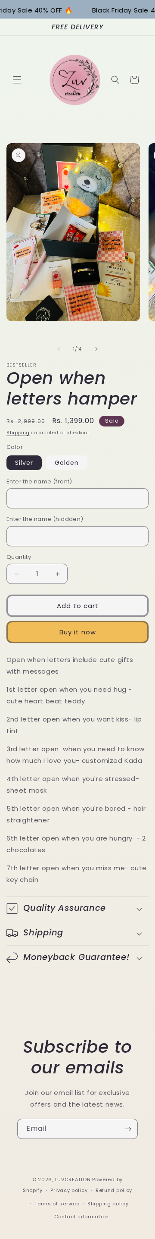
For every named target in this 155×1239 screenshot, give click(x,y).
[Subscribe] (127, 1129)
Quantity (18, 557)
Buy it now (77, 632)
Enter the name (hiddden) (45, 519)
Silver (24, 462)
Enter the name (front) (39, 481)
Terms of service (56, 1203)
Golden (67, 462)
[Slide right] (96, 348)
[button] (17, 79)
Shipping (18, 433)
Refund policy (114, 1190)
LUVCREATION (73, 1179)
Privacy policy (68, 1190)
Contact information (81, 1216)
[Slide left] (58, 348)
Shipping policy (108, 1203)
